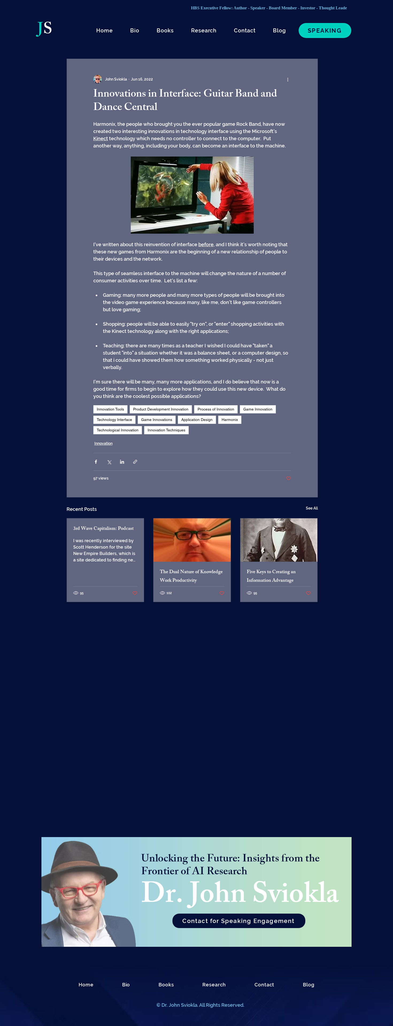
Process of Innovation (216, 409)
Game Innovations (156, 419)
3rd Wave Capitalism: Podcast (103, 529)
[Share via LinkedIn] (122, 461)
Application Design (197, 419)
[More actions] (288, 79)
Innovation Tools (110, 409)
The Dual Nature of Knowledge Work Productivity (191, 576)
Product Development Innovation (160, 409)
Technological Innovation (117, 430)
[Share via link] (135, 461)
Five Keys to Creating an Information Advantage (271, 576)
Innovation (103, 443)
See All (312, 508)
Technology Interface (114, 419)
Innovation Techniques (166, 430)
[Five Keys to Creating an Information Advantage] (279, 540)
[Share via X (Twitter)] (108, 461)
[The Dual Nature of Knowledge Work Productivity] (192, 540)
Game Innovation (257, 409)
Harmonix (230, 419)
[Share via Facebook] (95, 461)
